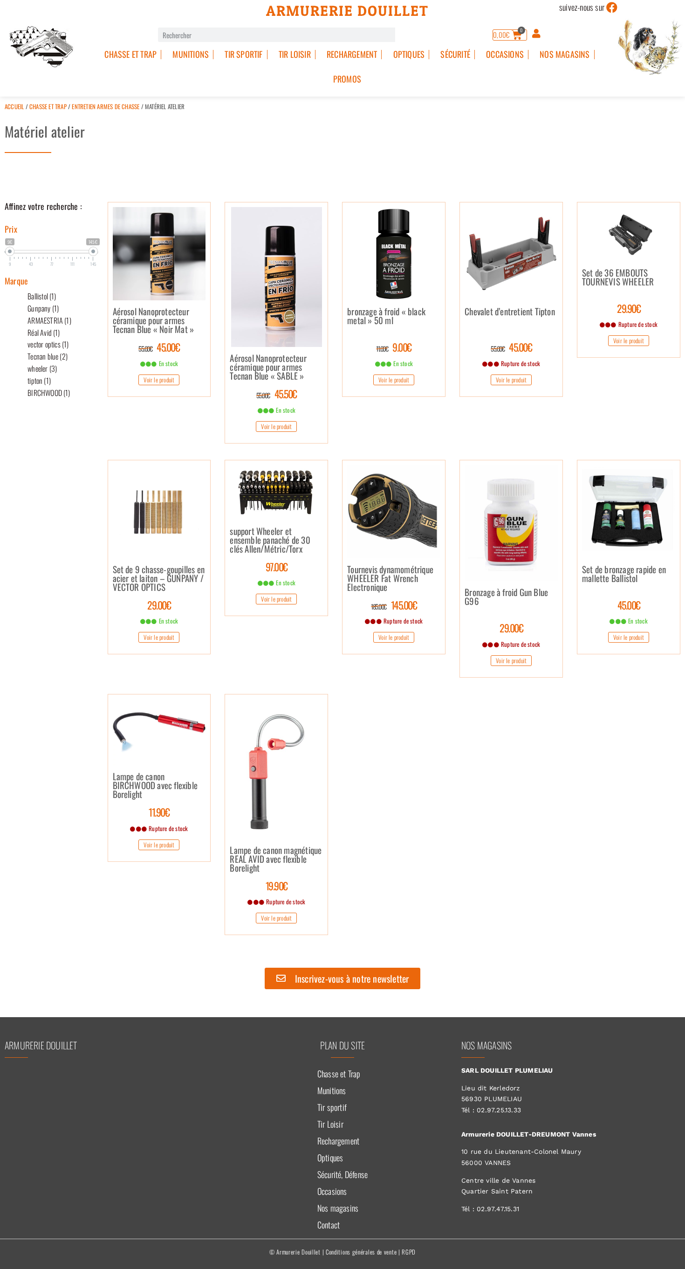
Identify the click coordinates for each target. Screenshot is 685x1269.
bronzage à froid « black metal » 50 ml (386, 316)
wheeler (42, 368)
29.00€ (159, 604)
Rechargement (352, 54)
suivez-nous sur (581, 7)
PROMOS (347, 79)
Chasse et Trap (130, 54)
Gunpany (43, 308)
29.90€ (628, 308)
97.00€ (277, 566)
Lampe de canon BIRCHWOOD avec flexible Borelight (155, 786)
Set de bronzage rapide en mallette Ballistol (624, 574)
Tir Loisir (295, 54)
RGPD (409, 1251)
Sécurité (455, 54)
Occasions (505, 54)
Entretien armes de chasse (105, 106)
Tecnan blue (47, 356)
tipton (39, 380)
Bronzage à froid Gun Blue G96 (506, 597)
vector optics (47, 344)
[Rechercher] (402, 35)
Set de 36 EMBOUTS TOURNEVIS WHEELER (618, 278)
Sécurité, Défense (342, 1174)
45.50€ (276, 393)
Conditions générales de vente (361, 1251)
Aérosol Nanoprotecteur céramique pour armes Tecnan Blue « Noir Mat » (153, 321)
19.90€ (277, 885)
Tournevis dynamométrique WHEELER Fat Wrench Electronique (390, 579)
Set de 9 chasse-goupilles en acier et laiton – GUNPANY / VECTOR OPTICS (159, 579)
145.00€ (394, 604)
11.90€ (159, 811)
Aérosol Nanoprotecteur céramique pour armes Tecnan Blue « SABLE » (268, 367)
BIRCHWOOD (48, 392)
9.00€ (393, 347)
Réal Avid (43, 332)
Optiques (409, 54)
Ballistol (41, 296)
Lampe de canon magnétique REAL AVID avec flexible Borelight (276, 860)
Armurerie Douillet (347, 11)
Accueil (14, 106)
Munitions (190, 54)
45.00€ (158, 347)
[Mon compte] (536, 33)
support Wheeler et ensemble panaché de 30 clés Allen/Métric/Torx (270, 541)
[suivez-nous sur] (611, 7)
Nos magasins (564, 54)
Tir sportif (243, 54)
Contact (328, 1225)
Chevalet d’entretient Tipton (510, 312)
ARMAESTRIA (49, 320)
